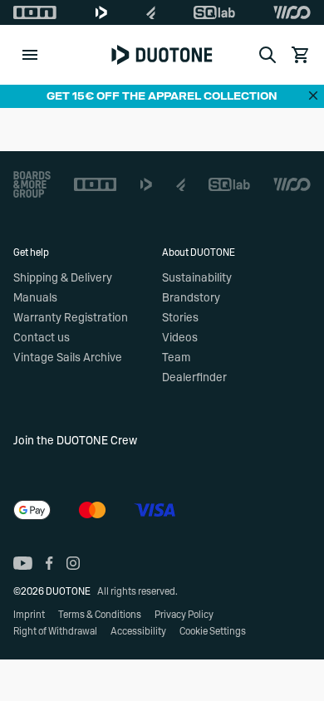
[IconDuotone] (101, 12)
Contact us (41, 338)
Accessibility (138, 631)
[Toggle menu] (30, 54)
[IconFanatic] (150, 12)
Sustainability (197, 278)
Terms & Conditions (99, 615)
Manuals (35, 298)
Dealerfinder (194, 378)
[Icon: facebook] (49, 563)
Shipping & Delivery (62, 278)
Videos (180, 338)
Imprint (29, 615)
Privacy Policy (184, 615)
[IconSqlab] (214, 12)
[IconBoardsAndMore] (32, 184)
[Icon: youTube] (22, 563)
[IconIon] (34, 12)
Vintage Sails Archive (67, 358)
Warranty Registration (70, 318)
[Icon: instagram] (73, 563)
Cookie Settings (212, 631)
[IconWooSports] (292, 12)
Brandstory (191, 298)
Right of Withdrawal (55, 631)
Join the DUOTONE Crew (75, 441)
